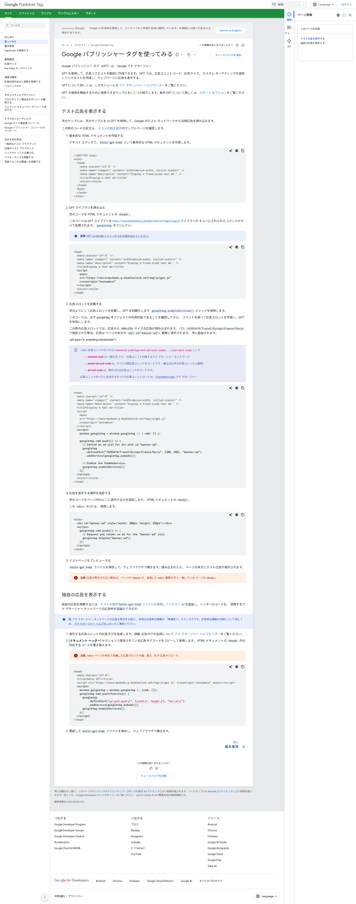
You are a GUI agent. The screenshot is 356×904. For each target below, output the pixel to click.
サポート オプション (213, 93)
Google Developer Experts (69, 836)
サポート (91, 13)
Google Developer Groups (69, 830)
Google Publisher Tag (102, 45)
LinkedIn (136, 842)
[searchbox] (24, 25)
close (350, 15)
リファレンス (26, 13)
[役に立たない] (243, 45)
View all (212, 866)
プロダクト (80, 45)
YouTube (136, 854)
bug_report (338, 15)
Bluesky (135, 830)
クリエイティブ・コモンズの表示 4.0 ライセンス (133, 791)
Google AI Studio (217, 842)
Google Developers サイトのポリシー (96, 795)
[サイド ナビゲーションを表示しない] (44, 897)
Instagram (137, 836)
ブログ (135, 824)
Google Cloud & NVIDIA (67, 848)
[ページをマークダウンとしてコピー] (189, 55)
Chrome (212, 830)
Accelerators (61, 842)
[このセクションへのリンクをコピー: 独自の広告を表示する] (110, 595)
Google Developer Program (70, 824)
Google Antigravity (218, 848)
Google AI (186, 881)
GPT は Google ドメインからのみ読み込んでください (117, 235)
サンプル (46, 13)
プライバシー (76, 896)
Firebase (213, 836)
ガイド (8, 13)
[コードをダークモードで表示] (237, 151)
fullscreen (344, 15)
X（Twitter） (138, 848)
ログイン (346, 4)
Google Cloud (215, 854)
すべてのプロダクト (211, 881)
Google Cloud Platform (160, 881)
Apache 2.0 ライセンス (220, 791)
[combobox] (288, 4)
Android (212, 824)
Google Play (214, 860)
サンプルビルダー (68, 13)
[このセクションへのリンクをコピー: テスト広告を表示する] (110, 112)
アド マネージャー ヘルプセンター (142, 85)
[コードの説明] (231, 151)
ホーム (65, 45)
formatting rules (165, 376)
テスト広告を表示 (110, 128)
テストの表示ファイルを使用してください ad (142, 604)
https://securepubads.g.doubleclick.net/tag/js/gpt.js (146, 221)
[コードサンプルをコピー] (243, 151)
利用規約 (59, 896)
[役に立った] (237, 45)
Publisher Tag (31, 4)
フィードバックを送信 (228, 55)
